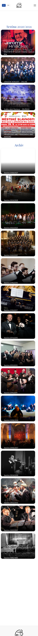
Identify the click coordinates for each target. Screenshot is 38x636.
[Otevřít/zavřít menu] (35, 5)
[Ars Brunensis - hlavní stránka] (18, 5)
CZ (4, 5)
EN (8, 5)
